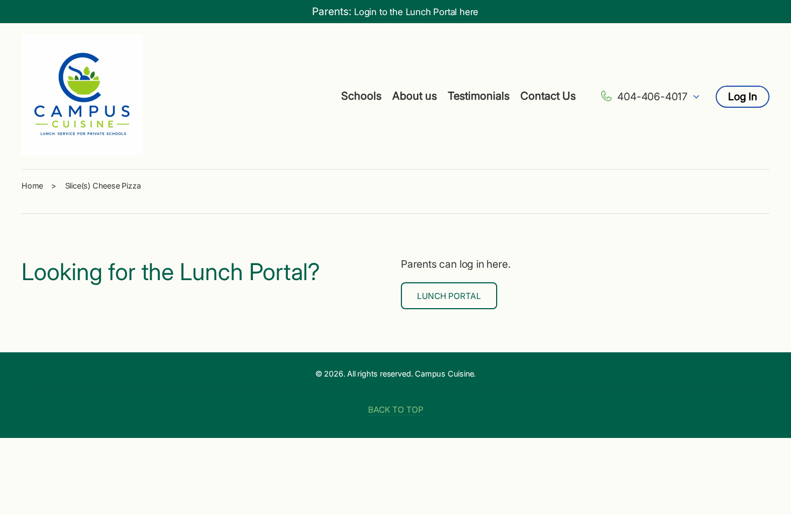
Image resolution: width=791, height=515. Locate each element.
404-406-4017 (652, 96)
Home (32, 185)
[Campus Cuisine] (82, 96)
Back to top (395, 410)
